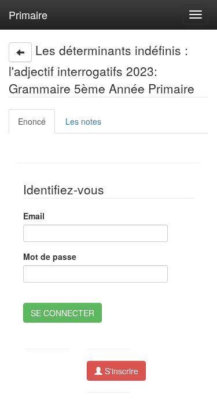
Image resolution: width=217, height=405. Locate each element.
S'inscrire (120, 371)
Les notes (83, 121)
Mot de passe (49, 256)
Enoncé (32, 121)
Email (34, 216)
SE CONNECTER (62, 313)
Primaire (28, 14)
